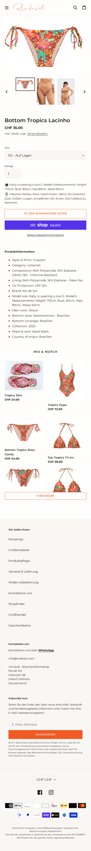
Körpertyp (15, 539)
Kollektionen (55, 831)
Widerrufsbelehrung (23, 582)
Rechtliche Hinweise (23, 828)
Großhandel (17, 615)
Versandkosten (37, 133)
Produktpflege (19, 561)
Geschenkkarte (19, 625)
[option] (25, 84)
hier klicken (28, 755)
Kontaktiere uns (20, 593)
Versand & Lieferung (23, 571)
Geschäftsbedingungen (49, 828)
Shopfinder (16, 604)
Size (7, 147)
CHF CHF (44, 780)
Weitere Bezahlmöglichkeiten (45, 235)
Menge (9, 166)
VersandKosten (66, 837)
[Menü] (6, 7)
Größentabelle (18, 550)
